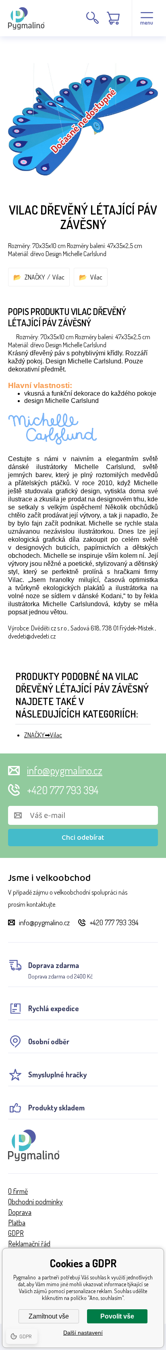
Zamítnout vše (49, 1316)
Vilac (58, 277)
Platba (16, 1222)
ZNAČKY (35, 277)
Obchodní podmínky (35, 1201)
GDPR (16, 1233)
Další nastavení (83, 1332)
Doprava (19, 1212)
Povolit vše (117, 1316)
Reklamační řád (29, 1243)
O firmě (18, 1191)
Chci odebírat (83, 837)
